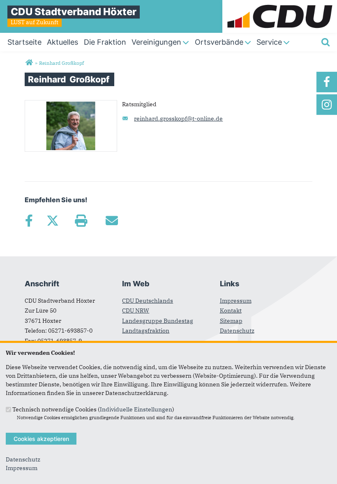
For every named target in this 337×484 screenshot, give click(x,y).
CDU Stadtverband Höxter (73, 12)
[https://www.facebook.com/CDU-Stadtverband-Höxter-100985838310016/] (326, 82)
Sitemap (231, 320)
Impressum (236, 300)
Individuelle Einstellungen (136, 409)
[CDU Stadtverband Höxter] (29, 62)
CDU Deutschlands (147, 300)
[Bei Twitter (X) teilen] (52, 221)
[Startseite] (279, 4)
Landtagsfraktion (145, 330)
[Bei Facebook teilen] (29, 221)
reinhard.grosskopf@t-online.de (178, 118)
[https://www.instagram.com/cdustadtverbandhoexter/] (326, 104)
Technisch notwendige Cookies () (93, 409)
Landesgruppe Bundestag (157, 320)
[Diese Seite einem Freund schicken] (111, 221)
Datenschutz (237, 330)
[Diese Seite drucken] (81, 221)
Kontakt (231, 310)
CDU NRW (135, 310)
